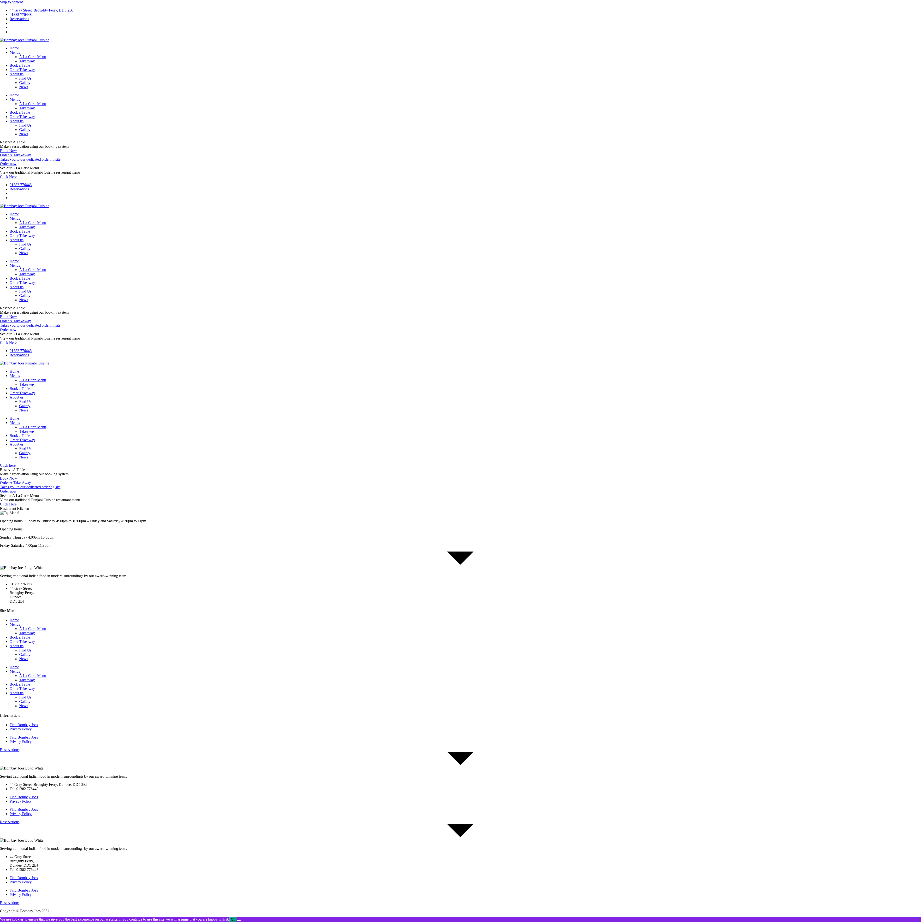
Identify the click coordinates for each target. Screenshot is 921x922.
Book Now (8, 151)
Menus (15, 52)
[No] (239, 920)
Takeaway (27, 61)
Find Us (25, 78)
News (23, 87)
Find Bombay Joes (24, 725)
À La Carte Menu (32, 57)
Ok (233, 919)
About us (17, 74)
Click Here (8, 177)
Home (14, 48)
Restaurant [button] (8, 508)
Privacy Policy (21, 729)
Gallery (24, 83)
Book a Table (20, 65)
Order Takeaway (22, 70)
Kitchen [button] (23, 508)
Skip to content (11, 2)
